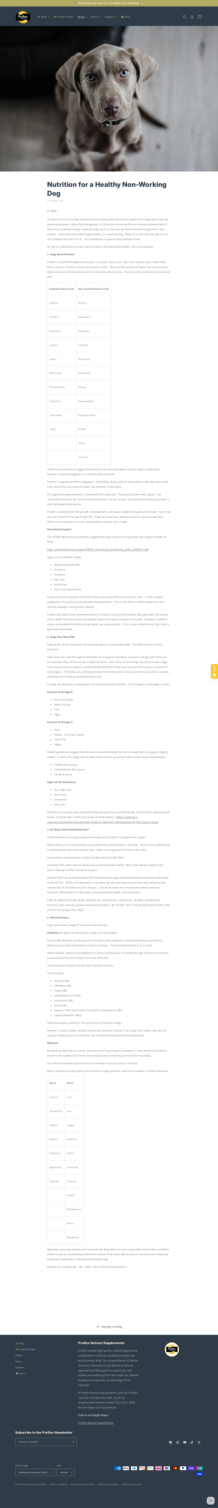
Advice (18, 1355)
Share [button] (54, 210)
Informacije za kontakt (131, 1484)
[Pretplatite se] (72, 1442)
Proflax (25, 1484)
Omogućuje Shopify (38, 1484)
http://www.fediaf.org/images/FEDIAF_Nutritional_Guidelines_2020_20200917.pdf (98, 549)
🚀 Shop (20, 1343)
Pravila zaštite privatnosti (82, 1484)
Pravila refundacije (58, 1484)
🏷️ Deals (20, 1373)
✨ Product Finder (25, 1349)
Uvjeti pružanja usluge (108, 1484)
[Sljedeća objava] (201, 3)
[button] (43, 16)
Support (19, 1367)
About (18, 1361)
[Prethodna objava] (16, 3)
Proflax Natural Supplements (95, 1423)
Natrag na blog (111, 1327)
